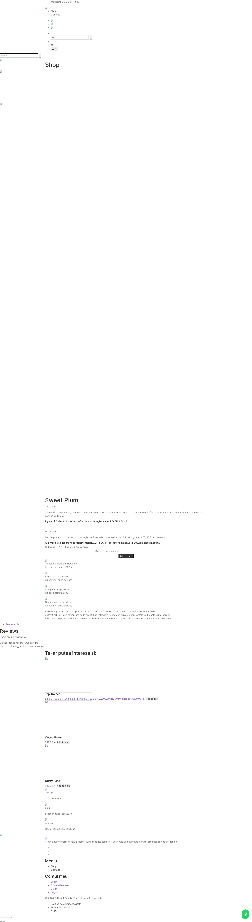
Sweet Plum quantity (106, 551)
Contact (55, 14)
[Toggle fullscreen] (7, 917)
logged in (20, 646)
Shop (54, 11)
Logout (55, 892)
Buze (61, 547)
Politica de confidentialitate (66, 903)
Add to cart (126, 556)
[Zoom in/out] (10, 917)
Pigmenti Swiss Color (77, 547)
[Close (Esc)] (1, 917)
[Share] (4, 917)
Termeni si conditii (61, 907)
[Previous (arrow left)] (1, 921)
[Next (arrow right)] (4, 921)
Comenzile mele (60, 885)
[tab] (129, 624)
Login (54, 881)
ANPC (54, 910)
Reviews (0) (12, 624)
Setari (54, 888)
